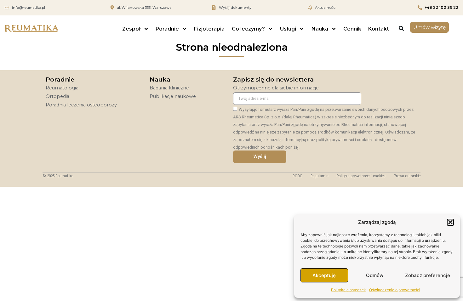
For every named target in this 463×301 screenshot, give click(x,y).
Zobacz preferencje (427, 275)
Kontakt (378, 29)
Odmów (374, 275)
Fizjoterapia (209, 29)
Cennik (352, 29)
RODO (297, 175)
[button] (450, 222)
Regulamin (320, 175)
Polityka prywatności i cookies (361, 175)
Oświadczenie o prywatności (394, 289)
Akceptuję (324, 275)
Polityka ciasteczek (348, 289)
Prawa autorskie (407, 175)
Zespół (131, 29)
